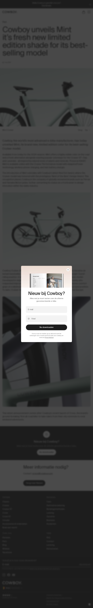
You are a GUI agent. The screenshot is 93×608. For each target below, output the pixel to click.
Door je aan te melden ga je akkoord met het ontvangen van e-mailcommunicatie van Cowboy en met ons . (46, 335)
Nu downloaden (47, 327)
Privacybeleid (49, 337)
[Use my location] (29, 319)
